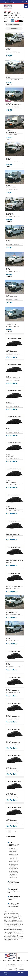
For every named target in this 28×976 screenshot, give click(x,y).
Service (9, 960)
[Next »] (15, 831)
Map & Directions (17, 960)
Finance (4, 960)
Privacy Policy (16, 969)
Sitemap (10, 969)
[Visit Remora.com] (21, 973)
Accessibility (21, 969)
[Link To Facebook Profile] (19, 958)
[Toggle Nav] (26, 6)
